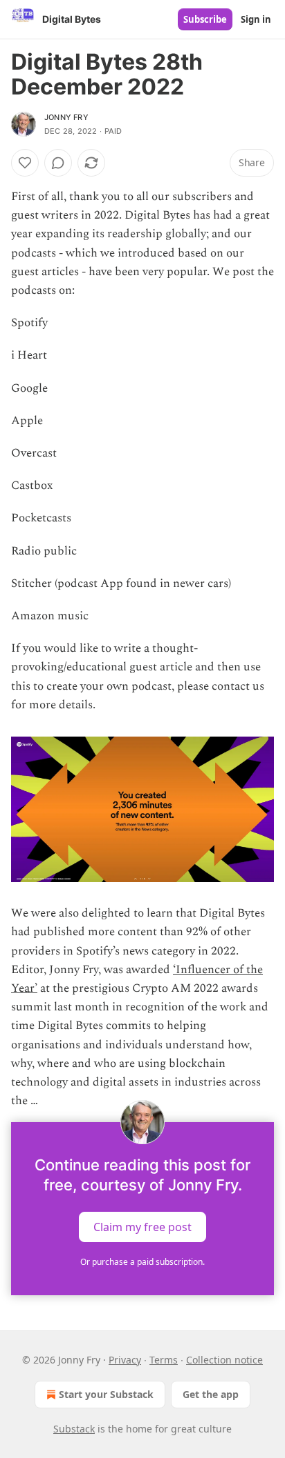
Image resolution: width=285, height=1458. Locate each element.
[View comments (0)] (58, 163)
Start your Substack (106, 1394)
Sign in (256, 19)
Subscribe (205, 19)
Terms (163, 1359)
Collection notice (224, 1359)
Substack (74, 1428)
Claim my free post (142, 1226)
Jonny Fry (66, 117)
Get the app (211, 1394)
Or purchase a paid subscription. (142, 1262)
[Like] (25, 163)
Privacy (125, 1359)
